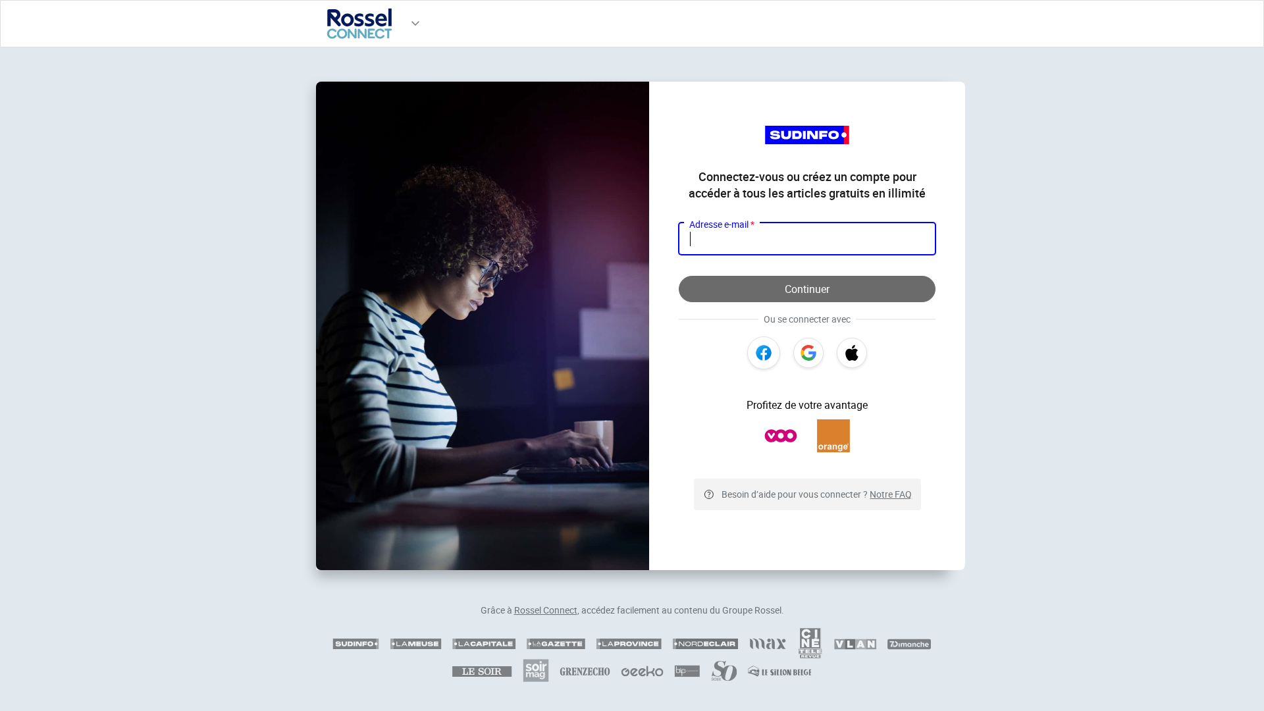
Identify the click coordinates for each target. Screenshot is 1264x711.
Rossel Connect (545, 610)
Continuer (807, 289)
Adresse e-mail (721, 224)
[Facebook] (763, 352)
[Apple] (852, 353)
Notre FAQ (891, 494)
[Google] (808, 353)
